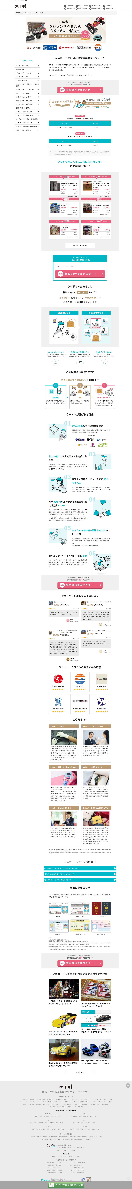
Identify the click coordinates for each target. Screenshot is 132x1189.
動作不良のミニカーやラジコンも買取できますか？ (61, 868)
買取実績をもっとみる (80, 245)
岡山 (40, 1129)
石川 (39, 1123)
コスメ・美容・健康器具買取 (25, 115)
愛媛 (59, 1129)
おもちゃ (94, 1102)
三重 (64, 1123)
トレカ (37, 1102)
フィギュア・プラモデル (46, 1102)
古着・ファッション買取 (23, 97)
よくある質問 (45, 1139)
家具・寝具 (38, 1104)
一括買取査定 (70, 6)
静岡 (57, 1123)
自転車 (87, 1104)
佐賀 (74, 1129)
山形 (56, 1116)
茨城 (73, 1116)
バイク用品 (81, 1104)
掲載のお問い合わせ (97, 8)
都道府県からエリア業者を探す (66, 1110)
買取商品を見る (71, 8)
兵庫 (85, 1123)
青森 (41, 1116)
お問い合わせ (53, 1139)
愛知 (61, 1123)
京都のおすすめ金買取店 (78, 1167)
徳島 (51, 1129)
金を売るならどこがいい (54, 1167)
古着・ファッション (102, 1102)
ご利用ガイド (109, 6)
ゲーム (109, 1099)
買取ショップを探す (83, 6)
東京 (91, 1116)
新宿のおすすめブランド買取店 (54, 1162)
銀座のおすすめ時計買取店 (54, 1165)
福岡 (71, 1129)
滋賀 (74, 1123)
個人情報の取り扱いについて (66, 1137)
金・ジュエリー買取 (22, 77)
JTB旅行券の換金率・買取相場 (54, 1172)
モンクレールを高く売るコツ (78, 1170)
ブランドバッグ (24, 1099)
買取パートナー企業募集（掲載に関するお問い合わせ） (71, 1139)
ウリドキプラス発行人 (71, 1150)
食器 (44, 1104)
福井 (42, 1123)
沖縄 (98, 1129)
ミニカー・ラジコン (73, 1102)
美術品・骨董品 (27, 1104)
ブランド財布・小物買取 (23, 73)
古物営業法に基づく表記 (95, 1137)
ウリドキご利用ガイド (36, 1137)
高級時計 (32, 1099)
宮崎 (89, 1129)
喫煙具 (60, 1099)
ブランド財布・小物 (40, 1099)
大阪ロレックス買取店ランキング (78, 1165)
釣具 (98, 1104)
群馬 (80, 1116)
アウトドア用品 (104, 1104)
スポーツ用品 (52, 1107)
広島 (44, 1129)
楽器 (33, 1104)
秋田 (52, 1116)
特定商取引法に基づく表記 (80, 1137)
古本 (21, 1102)
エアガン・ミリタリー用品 (60, 1102)
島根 (37, 1129)
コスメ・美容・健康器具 (65, 1104)
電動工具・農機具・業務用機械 (64, 1107)
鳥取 (33, 1129)
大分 (85, 1129)
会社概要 (88, 1139)
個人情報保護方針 (53, 1137)
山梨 (46, 1123)
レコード (32, 1102)
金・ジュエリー (50, 1099)
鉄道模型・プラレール (85, 1102)
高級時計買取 (20, 69)
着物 (110, 1102)
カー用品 (75, 1104)
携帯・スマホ (67, 1099)
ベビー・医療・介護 (78, 1107)
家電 (105, 1099)
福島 (59, 1116)
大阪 (82, 1123)
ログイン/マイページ (111, 8)
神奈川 (95, 1116)
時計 (53, 1156)
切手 (56, 1104)
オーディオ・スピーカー (96, 1099)
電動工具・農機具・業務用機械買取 (27, 126)
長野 (50, 1123)
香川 (55, 1129)
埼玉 (84, 1116)
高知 (63, 1129)
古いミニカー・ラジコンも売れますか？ (57, 880)
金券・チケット (50, 1104)
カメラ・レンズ (76, 1099)
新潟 (31, 1123)
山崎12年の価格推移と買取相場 (54, 1170)
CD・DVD (26, 1102)
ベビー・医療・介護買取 (23, 130)
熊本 (82, 1129)
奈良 (89, 1123)
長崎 (78, 1129)
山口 (48, 1129)
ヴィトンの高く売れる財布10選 (77, 1162)
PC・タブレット (85, 1099)
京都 (78, 1123)
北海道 (36, 1116)
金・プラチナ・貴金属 (66, 1156)
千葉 (87, 1116)
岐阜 (53, 1123)
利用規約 (45, 1137)
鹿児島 (93, 1129)
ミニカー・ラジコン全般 (64, 128)
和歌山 (93, 1123)
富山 (35, 1123)
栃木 (76, 1116)
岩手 (45, 1116)
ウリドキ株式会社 (60, 1179)
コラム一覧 (66, 1154)
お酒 (57, 1099)
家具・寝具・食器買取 (23, 108)
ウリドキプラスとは (60, 1150)
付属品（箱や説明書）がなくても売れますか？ (60, 874)
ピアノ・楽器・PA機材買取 (24, 104)
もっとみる (80, 1072)
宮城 (48, 1116)
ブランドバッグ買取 (22, 66)
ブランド (57, 1156)
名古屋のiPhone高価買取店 (77, 1172)
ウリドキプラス (96, 6)
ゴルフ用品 (92, 1104)
